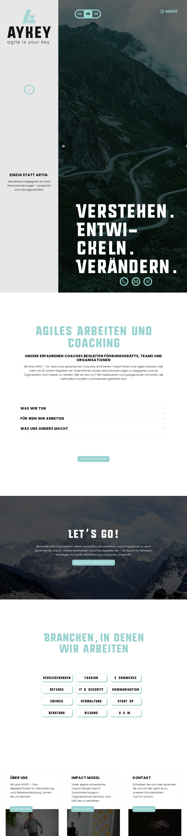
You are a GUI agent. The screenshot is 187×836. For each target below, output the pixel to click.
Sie (88, 14)
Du (80, 14)
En (96, 14)
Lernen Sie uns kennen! (93, 459)
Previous (63, 146)
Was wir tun (33, 408)
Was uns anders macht (44, 428)
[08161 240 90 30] (124, 281)
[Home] (29, 27)
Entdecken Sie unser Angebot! (93, 562)
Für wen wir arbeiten (42, 418)
